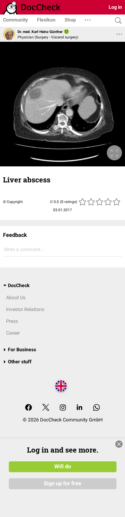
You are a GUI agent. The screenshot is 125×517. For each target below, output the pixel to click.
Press (12, 321)
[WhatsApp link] (96, 408)
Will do (62, 466)
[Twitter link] (45, 408)
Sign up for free (62, 483)
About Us (15, 297)
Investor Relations (25, 309)
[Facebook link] (28, 408)
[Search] (117, 20)
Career (13, 333)
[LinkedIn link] (79, 408)
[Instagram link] (62, 408)
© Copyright (13, 202)
